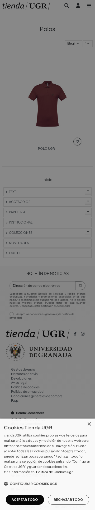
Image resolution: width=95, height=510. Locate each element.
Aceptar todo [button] (25, 500)
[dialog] (47, 464)
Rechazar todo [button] (68, 500)
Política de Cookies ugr (54, 472)
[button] (47, 484)
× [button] (89, 424)
